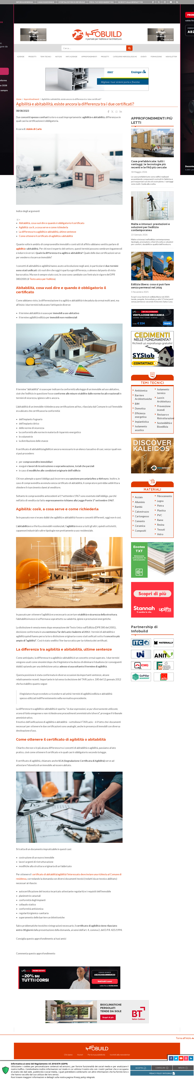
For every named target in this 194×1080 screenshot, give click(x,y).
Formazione (156, 57)
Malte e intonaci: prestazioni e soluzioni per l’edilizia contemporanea (150, 227)
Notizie (58, 57)
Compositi (140, 530)
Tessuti (161, 529)
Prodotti (32, 57)
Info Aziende (71, 57)
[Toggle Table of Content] (18, 219)
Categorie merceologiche (125, 57)
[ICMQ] (141, 665)
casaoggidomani (45, 2)
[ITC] (141, 642)
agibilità (20, 248)
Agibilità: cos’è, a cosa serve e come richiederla (43, 227)
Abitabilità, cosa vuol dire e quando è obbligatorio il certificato (51, 223)
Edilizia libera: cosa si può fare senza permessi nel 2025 (150, 286)
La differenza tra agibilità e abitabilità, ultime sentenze (47, 231)
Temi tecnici (45, 57)
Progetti (105, 57)
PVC (159, 515)
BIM (137, 403)
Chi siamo (68, 1054)
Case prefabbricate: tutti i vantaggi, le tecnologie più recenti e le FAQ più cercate (149, 164)
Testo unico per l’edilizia (42, 278)
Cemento (140, 521)
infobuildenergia (24, 2)
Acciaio (139, 497)
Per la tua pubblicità (96, 1054)
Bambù (138, 506)
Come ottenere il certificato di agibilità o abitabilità (46, 235)
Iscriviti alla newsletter (130, 2)
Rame (160, 520)
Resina (160, 524)
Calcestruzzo (142, 511)
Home (18, 99)
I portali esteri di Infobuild (72, 2)
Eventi (144, 57)
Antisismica (141, 390)
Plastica (161, 510)
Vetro (160, 534)
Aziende (20, 57)
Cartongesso (142, 516)
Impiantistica (142, 421)
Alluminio (140, 502)
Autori (80, 1054)
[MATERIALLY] (164, 642)
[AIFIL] (164, 676)
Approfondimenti (89, 57)
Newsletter (171, 57)
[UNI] (141, 653)
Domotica (140, 408)
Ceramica (140, 525)
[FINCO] (164, 665)
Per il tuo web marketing (101, 2)
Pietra (160, 505)
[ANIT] (164, 653)
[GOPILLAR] (141, 676)
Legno (160, 500)
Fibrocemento (164, 496)
